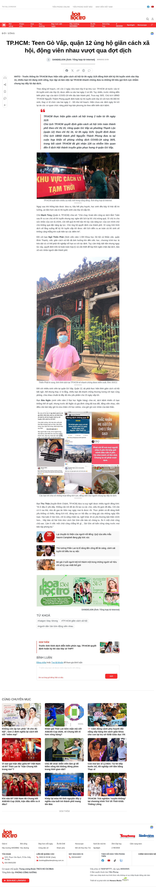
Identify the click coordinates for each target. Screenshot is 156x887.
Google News (152, 33)
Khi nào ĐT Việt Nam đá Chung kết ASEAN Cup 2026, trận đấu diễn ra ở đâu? (21, 801)
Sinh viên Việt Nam (104, 7)
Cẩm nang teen (136, 844)
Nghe (5, 77)
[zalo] (123, 860)
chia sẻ (66, 70)
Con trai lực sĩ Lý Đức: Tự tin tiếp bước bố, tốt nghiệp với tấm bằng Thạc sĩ (105, 766)
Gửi (111, 676)
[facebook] (148, 7)
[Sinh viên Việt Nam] (146, 836)
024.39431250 (10, 863)
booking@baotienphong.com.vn (51, 860)
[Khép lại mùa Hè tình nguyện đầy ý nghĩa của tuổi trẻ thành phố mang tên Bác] (64, 784)
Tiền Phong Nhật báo (83, 7)
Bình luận (5, 98)
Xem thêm (152, 25)
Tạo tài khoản (57, 662)
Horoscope (142, 25)
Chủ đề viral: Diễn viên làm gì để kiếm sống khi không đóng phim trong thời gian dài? (62, 766)
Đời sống (11, 25)
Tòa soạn (6, 854)
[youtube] (152, 7)
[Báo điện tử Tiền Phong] (127, 836)
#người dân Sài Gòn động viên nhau (55, 626)
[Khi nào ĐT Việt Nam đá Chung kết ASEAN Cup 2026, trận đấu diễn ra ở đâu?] (21, 784)
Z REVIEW (119, 25)
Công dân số (43, 848)
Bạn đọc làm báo (16, 880)
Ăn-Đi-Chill (93, 25)
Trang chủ (4, 25)
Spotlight (131, 25)
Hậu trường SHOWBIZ (74, 25)
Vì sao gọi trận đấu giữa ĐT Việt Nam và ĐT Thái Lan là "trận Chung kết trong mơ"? (21, 766)
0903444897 (76, 857)
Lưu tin (5, 91)
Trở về (5, 105)
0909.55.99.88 (44, 857)
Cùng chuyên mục (16, 699)
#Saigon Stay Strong (48, 621)
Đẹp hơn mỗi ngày (56, 25)
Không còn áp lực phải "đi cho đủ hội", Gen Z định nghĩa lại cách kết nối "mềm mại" (20, 732)
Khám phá (21, 25)
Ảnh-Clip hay (106, 25)
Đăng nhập (41, 662)
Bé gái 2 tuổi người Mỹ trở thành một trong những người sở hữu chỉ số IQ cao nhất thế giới (86, 563)
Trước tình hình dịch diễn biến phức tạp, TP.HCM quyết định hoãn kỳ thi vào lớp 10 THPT (67, 647)
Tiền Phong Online (61, 7)
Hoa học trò (9, 834)
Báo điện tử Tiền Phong (78, 16)
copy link (78, 70)
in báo (83, 70)
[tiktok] (116, 860)
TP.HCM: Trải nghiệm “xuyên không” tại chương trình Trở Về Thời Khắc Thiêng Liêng (107, 801)
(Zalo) (53, 857)
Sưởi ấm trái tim (99, 844)
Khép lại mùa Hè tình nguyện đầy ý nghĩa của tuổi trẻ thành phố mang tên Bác (63, 801)
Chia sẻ (5, 84)
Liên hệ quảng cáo (45, 854)
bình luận (89, 70)
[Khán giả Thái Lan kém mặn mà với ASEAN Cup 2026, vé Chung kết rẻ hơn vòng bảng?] (64, 714)
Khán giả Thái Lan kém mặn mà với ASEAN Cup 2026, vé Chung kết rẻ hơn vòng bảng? (63, 732)
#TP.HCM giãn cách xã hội (74, 621)
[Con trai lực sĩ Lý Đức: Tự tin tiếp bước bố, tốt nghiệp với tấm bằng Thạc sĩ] (107, 749)
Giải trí (32, 25)
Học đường (42, 25)
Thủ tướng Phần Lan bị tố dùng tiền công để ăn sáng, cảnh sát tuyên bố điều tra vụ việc (85, 549)
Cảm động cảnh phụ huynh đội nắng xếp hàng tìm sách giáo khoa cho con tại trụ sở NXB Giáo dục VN (106, 732)
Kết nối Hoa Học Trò (83, 848)
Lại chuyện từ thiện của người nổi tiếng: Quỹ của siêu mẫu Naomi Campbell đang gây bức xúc (83, 536)
